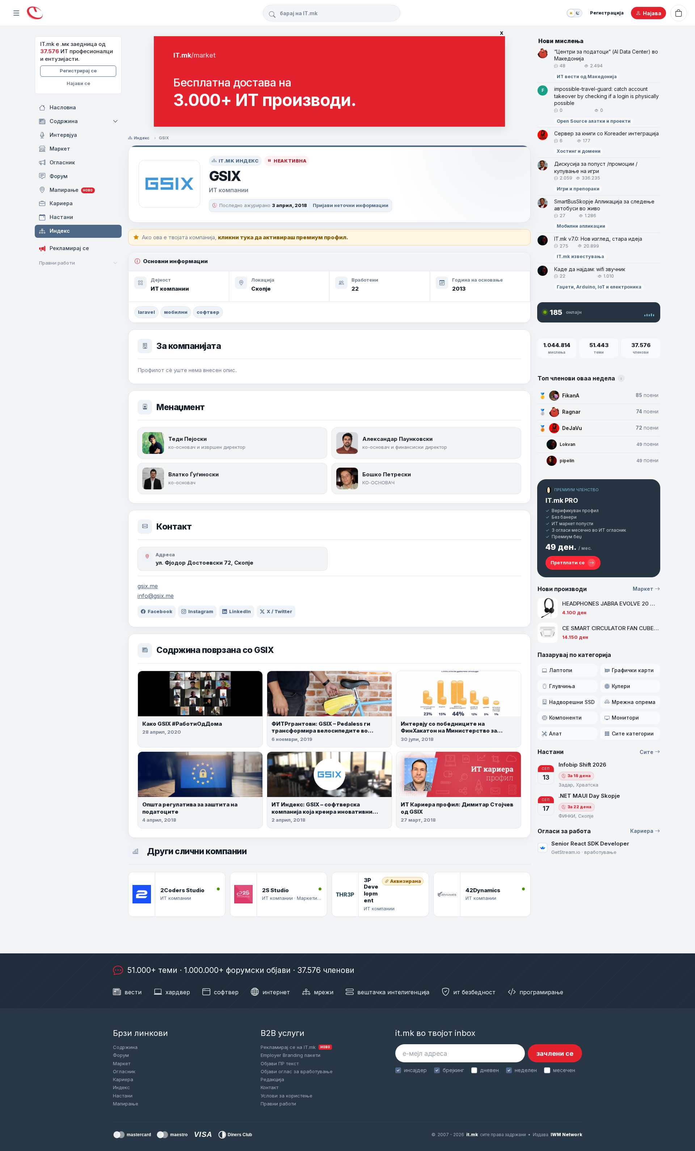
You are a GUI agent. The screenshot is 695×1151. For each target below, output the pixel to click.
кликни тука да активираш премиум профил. (283, 237)
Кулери (621, 686)
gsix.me (148, 586)
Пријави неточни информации (350, 205)
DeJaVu (572, 428)
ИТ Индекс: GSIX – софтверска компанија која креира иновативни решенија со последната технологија (325, 811)
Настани (122, 1096)
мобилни (176, 312)
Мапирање (125, 1103)
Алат (555, 733)
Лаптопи (560, 670)
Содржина (125, 1047)
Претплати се (568, 562)
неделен (526, 1070)
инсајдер (415, 1070)
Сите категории (633, 733)
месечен (564, 1070)
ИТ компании (170, 288)
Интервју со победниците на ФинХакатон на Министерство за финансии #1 (449, 730)
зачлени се (554, 1053)
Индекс (141, 137)
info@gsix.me (156, 595)
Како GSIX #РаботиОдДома (182, 723)
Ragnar (571, 412)
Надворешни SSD (572, 702)
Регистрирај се (78, 70)
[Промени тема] (574, 13)
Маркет (643, 589)
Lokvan (567, 444)
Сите (646, 752)
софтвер (208, 312)
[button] (116, 121)
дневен (489, 1070)
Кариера (641, 831)
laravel (146, 312)
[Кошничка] (678, 13)
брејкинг (453, 1070)
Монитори (625, 717)
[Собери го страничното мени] (16, 13)
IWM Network (566, 1134)
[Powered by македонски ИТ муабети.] (35, 13)
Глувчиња (562, 686)
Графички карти (633, 670)
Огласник (124, 1071)
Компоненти (565, 717)
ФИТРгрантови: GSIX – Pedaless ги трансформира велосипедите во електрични (320, 730)
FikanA (570, 395)
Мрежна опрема (634, 702)
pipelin (567, 460)
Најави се (78, 83)
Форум (121, 1055)
